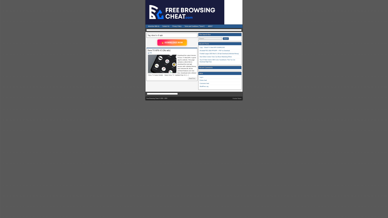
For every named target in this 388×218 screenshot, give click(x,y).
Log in (201, 77)
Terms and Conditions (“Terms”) (195, 26)
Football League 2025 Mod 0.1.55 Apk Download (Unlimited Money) (219, 53)
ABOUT (210, 26)
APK (150, 53)
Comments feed (204, 83)
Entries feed (203, 80)
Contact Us (165, 26)
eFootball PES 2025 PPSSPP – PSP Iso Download (215, 50)
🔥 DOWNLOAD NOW (172, 42)
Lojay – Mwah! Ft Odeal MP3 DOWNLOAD (212, 47)
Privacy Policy (176, 26)
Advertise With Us (153, 26)
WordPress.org (204, 86)
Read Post (192, 78)
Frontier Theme (237, 98)
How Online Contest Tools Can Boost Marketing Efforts (216, 57)
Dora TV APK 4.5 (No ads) (159, 50)
